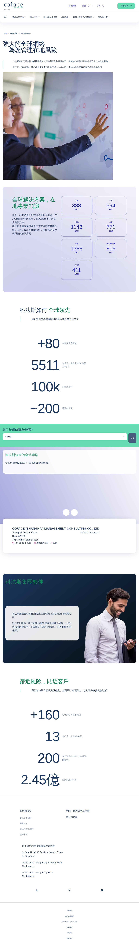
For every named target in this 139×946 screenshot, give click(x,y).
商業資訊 (23, 823)
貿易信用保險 (25, 818)
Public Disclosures (70, 921)
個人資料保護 (69, 916)
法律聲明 (69, 910)
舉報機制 (69, 927)
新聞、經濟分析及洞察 (77, 810)
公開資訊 (69, 933)
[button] (6, 17)
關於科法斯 (72, 817)
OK (132, 438)
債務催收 (23, 834)
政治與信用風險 (26, 829)
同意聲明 (69, 938)
